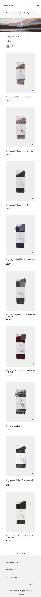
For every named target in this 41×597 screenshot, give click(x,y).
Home (9, 16)
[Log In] (30, 5)
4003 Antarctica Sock (13, 426)
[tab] (13, 46)
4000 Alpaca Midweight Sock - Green (18, 205)
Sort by (8, 37)
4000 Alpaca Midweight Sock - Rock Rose (20, 151)
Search (21, 594)
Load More (20, 553)
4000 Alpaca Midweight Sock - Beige (18, 97)
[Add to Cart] (23, 78)
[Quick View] (18, 78)
